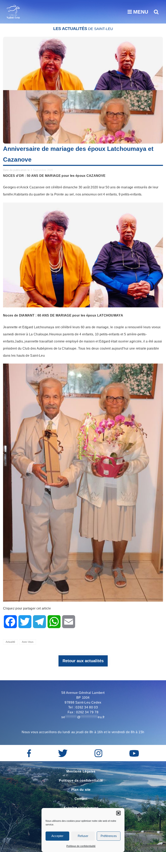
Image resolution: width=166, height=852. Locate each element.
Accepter (57, 836)
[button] (118, 813)
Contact (80, 798)
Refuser (83, 836)
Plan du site (81, 789)
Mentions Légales (81, 771)
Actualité (10, 642)
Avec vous (27, 642)
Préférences (109, 836)
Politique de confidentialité (81, 846)
